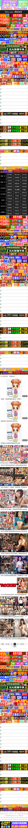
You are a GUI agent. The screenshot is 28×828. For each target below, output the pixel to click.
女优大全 (17, 201)
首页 (2, 644)
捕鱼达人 (9, 192)
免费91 (17, 204)
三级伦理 (9, 180)
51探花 (24, 198)
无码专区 (3, 206)
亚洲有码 (9, 177)
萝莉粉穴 (17, 207)
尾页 (15, 646)
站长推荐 (3, 188)
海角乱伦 (24, 204)
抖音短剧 (9, 198)
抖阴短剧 (17, 213)
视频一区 (3, 176)
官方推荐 (3, 194)
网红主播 (17, 174)
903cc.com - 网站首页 (13, 12)
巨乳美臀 (24, 180)
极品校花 (9, 213)
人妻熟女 (9, 183)
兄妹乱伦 (17, 210)
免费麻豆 (9, 207)
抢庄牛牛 (17, 192)
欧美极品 (17, 177)
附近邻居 (9, 186)
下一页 (21, 644)
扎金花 (17, 195)
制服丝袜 (17, 183)
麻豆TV (17, 198)
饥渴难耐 (17, 186)
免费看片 (9, 204)
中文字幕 (17, 180)
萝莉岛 (24, 201)
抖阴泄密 (24, 207)
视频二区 (3, 182)
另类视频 (24, 183)
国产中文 (9, 210)
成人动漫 (24, 177)
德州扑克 (24, 192)
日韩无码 (24, 213)
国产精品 (9, 174)
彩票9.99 (9, 195)
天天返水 (24, 195)
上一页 (7, 644)
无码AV (3, 200)
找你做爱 (24, 186)
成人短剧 (24, 210)
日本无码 (24, 174)
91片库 (10, 201)
